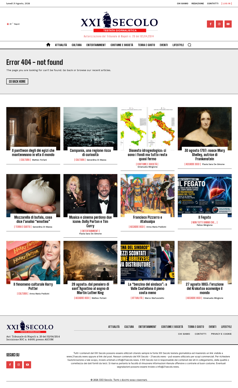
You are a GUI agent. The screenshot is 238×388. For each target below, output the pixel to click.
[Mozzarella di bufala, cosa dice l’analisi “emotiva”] (33, 195)
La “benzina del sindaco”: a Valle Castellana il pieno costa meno (147, 288)
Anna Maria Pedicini (156, 227)
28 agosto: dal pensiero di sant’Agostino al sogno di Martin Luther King (90, 288)
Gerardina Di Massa (96, 160)
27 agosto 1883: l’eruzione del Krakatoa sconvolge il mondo (205, 288)
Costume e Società (147, 164)
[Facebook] (210, 24)
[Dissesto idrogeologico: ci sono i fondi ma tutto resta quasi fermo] (148, 128)
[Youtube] (228, 24)
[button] (189, 45)
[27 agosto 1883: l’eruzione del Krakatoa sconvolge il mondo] (205, 262)
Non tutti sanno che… (204, 222)
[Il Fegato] (205, 195)
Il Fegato (204, 217)
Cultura (25, 159)
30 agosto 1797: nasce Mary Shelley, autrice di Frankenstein (205, 154)
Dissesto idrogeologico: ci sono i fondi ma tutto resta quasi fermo (147, 154)
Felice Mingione (205, 225)
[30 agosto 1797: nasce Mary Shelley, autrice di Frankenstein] (205, 128)
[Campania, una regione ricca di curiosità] (90, 128)
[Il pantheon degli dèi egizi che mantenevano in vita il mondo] (33, 128)
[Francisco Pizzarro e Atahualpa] (148, 195)
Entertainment (90, 231)
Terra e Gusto (22, 226)
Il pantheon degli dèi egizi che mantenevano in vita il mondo (33, 152)
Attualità (137, 298)
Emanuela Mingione (148, 167)
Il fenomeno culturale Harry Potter (33, 286)
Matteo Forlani (39, 160)
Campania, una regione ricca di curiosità (90, 152)
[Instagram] (219, 24)
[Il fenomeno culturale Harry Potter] (33, 262)
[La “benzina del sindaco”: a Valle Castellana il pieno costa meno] (148, 262)
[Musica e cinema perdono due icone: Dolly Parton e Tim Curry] (90, 195)
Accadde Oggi (192, 164)
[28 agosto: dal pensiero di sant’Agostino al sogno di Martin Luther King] (90, 262)
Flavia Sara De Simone (213, 164)
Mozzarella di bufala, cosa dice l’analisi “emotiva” (33, 219)
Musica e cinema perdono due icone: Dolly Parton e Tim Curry (90, 221)
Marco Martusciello (154, 298)
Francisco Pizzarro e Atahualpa (147, 219)
